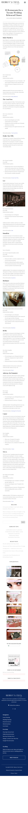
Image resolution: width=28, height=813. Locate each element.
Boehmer (13, 327)
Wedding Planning (7, 719)
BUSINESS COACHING (14, 537)
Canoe (12, 449)
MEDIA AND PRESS (14, 535)
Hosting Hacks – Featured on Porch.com (12, 548)
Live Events (5, 726)
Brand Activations (7, 721)
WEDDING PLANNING (14, 533)
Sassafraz (13, 277)
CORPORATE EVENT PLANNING (14, 529)
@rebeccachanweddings (8, 672)
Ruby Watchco (14, 96)
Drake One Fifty (14, 177)
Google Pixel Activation (8, 740)
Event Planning (6, 717)
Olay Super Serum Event (8, 732)
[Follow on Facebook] (13, 709)
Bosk (12, 370)
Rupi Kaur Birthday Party (8, 736)
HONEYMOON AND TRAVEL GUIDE (14, 531)
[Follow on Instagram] (15, 709)
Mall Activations (6, 723)
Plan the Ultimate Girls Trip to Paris (11, 543)
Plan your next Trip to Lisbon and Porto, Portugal (14, 546)
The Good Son (14, 133)
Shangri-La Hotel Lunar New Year (10, 738)
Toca (12, 501)
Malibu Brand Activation (8, 734)
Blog (14, 18)
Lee (12, 230)
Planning (19, 18)
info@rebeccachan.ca (15, 705)
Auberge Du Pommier (16, 410)
